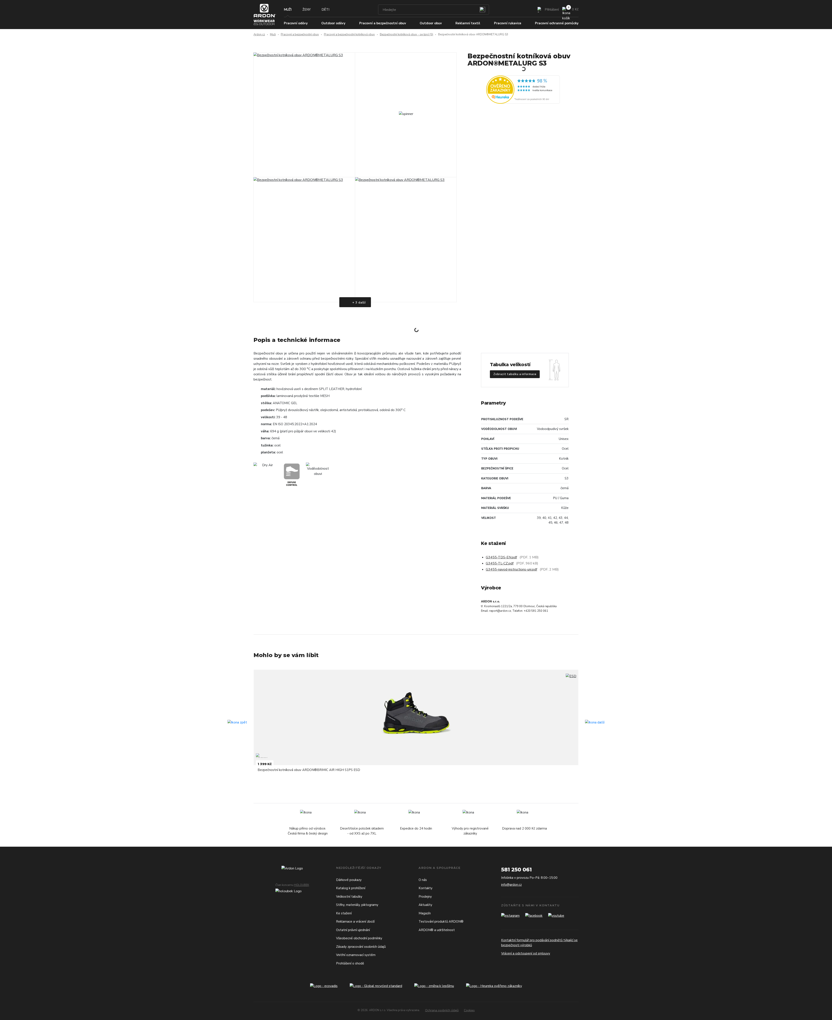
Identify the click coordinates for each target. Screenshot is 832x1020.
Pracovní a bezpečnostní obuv (300, 34)
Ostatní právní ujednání (353, 930)
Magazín (425, 913)
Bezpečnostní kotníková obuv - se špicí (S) (406, 34)
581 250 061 (516, 869)
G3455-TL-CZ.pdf (500, 563)
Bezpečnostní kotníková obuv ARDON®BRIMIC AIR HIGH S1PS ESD (309, 770)
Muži (288, 9)
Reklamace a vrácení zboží (355, 921)
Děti (325, 9)
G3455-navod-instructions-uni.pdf (511, 569)
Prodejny (425, 896)
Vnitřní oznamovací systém (355, 955)
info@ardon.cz (511, 884)
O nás (423, 880)
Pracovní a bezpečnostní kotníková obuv (349, 34)
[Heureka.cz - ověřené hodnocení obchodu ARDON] (523, 89)
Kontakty (425, 888)
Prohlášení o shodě (350, 963)
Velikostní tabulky (349, 896)
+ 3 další (358, 302)
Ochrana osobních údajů (442, 1010)
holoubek (301, 885)
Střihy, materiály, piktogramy (357, 905)
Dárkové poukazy (349, 880)
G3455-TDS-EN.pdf (501, 557)
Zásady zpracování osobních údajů (361, 947)
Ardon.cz (259, 34)
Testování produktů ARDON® (441, 921)
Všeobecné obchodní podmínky (359, 938)
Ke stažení (344, 913)
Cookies (469, 1010)
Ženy (306, 9)
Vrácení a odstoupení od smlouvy (525, 953)
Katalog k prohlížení (350, 888)
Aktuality (425, 905)
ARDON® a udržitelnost (437, 930)
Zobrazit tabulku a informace (514, 374)
